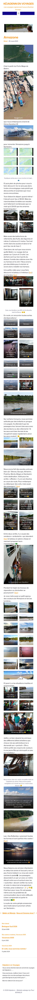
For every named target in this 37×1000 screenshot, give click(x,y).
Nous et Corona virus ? (25, 913)
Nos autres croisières (8, 935)
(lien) (15, 275)
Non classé (5, 923)
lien (30, 272)
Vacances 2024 (7, 946)
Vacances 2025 (21, 935)
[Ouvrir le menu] (18, 13)
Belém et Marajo (9, 913)
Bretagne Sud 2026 (9, 926)
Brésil (6, 41)
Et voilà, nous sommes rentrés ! (14, 949)
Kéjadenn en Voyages (18, 3)
